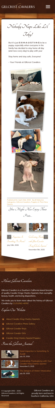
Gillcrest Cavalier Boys (16, 328)
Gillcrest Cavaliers (23, 202)
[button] (9, 237)
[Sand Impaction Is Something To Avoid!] (16, 224)
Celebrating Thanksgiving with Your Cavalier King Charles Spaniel (38, 241)
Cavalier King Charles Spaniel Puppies (23, 338)
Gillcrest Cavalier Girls (16, 333)
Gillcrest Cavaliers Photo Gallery (20, 323)
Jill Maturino (39, 200)
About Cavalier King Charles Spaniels (23, 319)
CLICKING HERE (20, 303)
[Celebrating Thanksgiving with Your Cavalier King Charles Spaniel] (38, 224)
